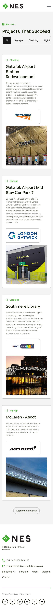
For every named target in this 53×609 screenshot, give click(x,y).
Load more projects (26, 510)
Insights (46, 571)
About (35, 571)
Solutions (7, 571)
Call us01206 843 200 (18, 560)
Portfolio (24, 571)
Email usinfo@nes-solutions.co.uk (25, 566)
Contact (6, 577)
